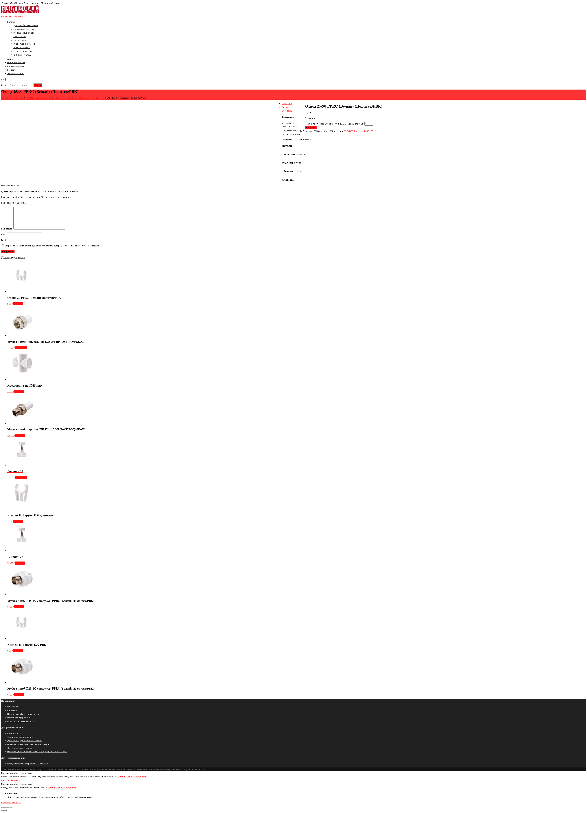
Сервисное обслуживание (20, 737)
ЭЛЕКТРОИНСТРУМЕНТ (24, 43)
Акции (10, 58)
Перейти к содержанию (12, 16)
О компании (13, 706)
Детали (285, 107)
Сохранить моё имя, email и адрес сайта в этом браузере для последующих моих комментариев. (52, 245)
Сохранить (6, 802)
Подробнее (21, 347)
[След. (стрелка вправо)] (5, 810)
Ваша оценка (8, 202)
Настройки (6, 780)
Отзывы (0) (287, 110)
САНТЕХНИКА (19, 40)
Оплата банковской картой (20, 721)
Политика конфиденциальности (23, 714)
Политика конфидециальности (132, 776)
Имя (4, 234)
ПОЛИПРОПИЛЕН (352, 131)
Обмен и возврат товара (19, 748)
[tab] (296, 103)
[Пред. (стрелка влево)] (2, 810)
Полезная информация (18, 717)
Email (4, 240)
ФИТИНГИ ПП (367, 131)
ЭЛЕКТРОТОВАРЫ (21, 47)
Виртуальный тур (15, 66)
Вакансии (12, 710)
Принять (16, 780)
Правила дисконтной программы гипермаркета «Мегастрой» (37, 751)
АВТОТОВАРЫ (19, 36)
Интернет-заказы (16, 62)
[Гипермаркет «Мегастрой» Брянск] (20, 12)
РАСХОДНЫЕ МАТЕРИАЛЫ (25, 29)
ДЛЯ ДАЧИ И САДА (22, 54)
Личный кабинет (15, 73)
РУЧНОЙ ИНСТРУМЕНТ (24, 32)
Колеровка (12, 733)
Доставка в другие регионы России (24, 740)
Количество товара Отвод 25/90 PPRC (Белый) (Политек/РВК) (334, 123)
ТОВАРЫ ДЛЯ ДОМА (22, 51)
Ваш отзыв (7, 228)
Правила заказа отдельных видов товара (28, 744)
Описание (287, 103)
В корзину (311, 127)
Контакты (12, 69)
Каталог (11, 21)
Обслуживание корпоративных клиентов (27, 763)
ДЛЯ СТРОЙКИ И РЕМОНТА (25, 25)
